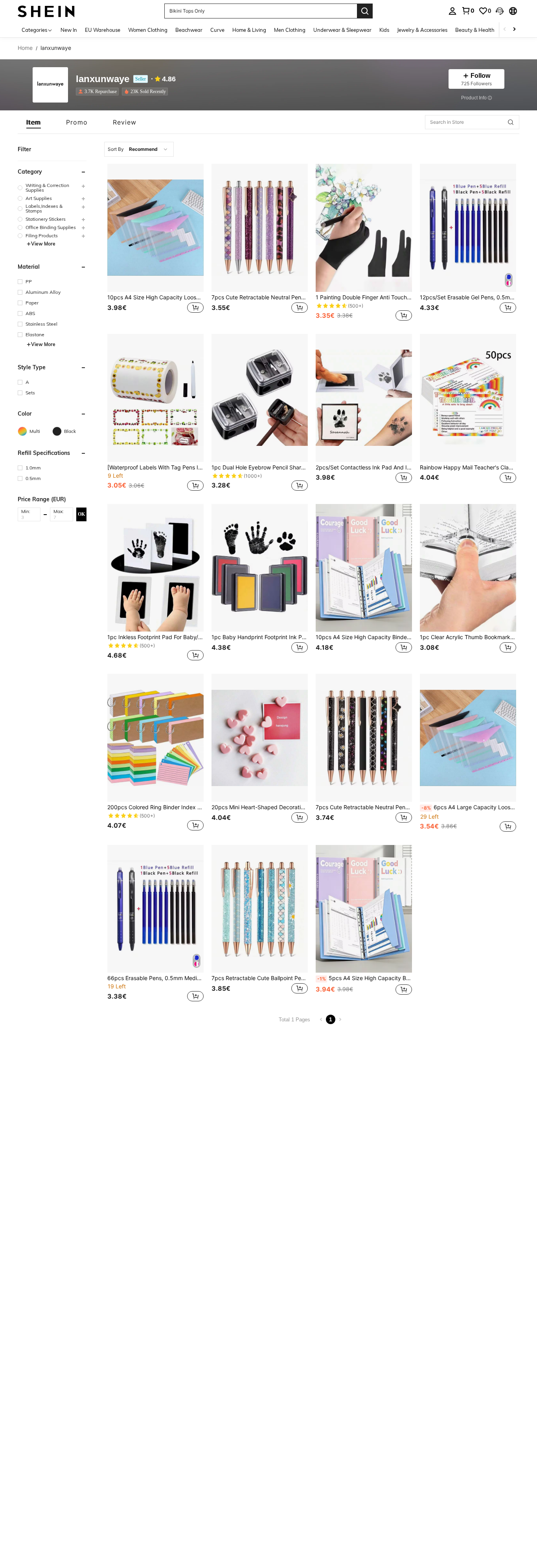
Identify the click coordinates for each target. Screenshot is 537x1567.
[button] (499, 11)
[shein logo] (46, 11)
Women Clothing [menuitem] (147, 30)
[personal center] (452, 11)
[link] (467, 10)
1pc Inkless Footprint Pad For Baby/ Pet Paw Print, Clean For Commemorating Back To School (155, 637)
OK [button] (81, 514)
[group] (52, 187)
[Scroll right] (514, 29)
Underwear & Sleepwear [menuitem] (342, 30)
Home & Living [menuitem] (249, 30)
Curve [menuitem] (217, 30)
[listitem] (99, 91)
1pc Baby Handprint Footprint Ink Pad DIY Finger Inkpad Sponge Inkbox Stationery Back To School (259, 637)
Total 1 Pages (294, 1020)
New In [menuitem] (69, 30)
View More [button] (43, 244)
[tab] (33, 122)
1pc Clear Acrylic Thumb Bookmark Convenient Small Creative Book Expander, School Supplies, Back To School (468, 637)
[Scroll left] (505, 29)
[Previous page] (321, 1019)
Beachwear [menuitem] (188, 30)
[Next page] (340, 1019)
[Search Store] (510, 122)
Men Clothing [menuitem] (289, 30)
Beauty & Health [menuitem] (475, 30)
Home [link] (25, 48)
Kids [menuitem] (384, 30)
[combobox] (139, 149)
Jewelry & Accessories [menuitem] (422, 30)
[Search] (365, 11)
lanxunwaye (102, 79)
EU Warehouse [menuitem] (102, 30)
